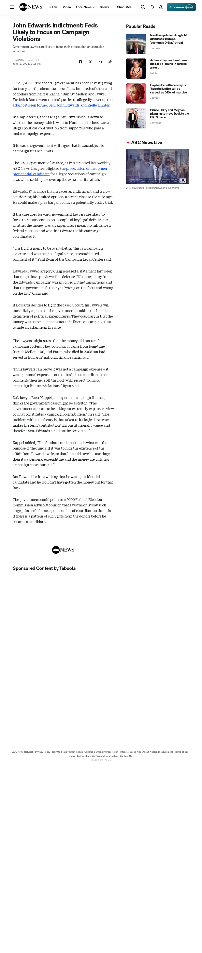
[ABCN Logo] (30, 6)
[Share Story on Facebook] (80, 62)
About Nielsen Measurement (157, 751)
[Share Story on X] (90, 62)
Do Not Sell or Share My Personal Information (93, 756)
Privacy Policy (42, 751)
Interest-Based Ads (130, 751)
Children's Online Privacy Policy (101, 751)
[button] (12, 7)
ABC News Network (23, 751)
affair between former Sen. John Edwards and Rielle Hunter (61, 104)
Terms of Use (181, 751)
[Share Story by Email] (100, 62)
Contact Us (126, 756)
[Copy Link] (110, 62)
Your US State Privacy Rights (67, 751)
